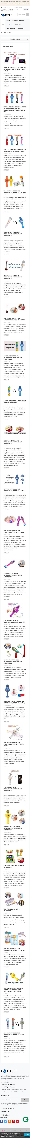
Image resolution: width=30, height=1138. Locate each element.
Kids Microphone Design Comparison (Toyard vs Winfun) (14, 319)
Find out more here (9, 1136)
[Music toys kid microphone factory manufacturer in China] (6, 15)
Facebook (1, 1121)
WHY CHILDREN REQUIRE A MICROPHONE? (11, 909)
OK (26, 1099)
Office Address (18, 7)
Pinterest (17, 1121)
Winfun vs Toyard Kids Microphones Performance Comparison (13, 277)
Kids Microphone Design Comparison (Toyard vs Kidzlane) (15, 191)
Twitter (5, 1121)
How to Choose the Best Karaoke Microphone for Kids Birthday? (15, 150)
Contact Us (11, 9)
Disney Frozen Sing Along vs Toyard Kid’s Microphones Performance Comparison (13, 989)
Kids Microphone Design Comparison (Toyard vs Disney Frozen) (14, 1034)
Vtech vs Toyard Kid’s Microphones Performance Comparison (13, 575)
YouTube (13, 1121)
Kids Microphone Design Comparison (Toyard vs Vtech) (14, 531)
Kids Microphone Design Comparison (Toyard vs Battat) (14, 489)
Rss (9, 1121)
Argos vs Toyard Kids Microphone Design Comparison (14, 621)
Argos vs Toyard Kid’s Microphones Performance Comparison (13, 357)
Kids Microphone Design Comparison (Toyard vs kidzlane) (15, 949)
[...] (7, 1079)
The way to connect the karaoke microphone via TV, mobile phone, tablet (15, 69)
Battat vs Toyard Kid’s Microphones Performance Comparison (13, 442)
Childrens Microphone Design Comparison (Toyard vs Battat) (14, 702)
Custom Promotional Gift (7, 10)
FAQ (16, 9)
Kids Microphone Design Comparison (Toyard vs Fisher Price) (14, 744)
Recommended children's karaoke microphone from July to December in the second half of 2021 (15, 109)
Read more (6, 85)
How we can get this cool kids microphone (14, 866)
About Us (4, 9)
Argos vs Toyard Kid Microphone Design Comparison (15, 401)
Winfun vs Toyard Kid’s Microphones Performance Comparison (13, 661)
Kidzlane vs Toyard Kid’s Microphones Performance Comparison (13, 234)
